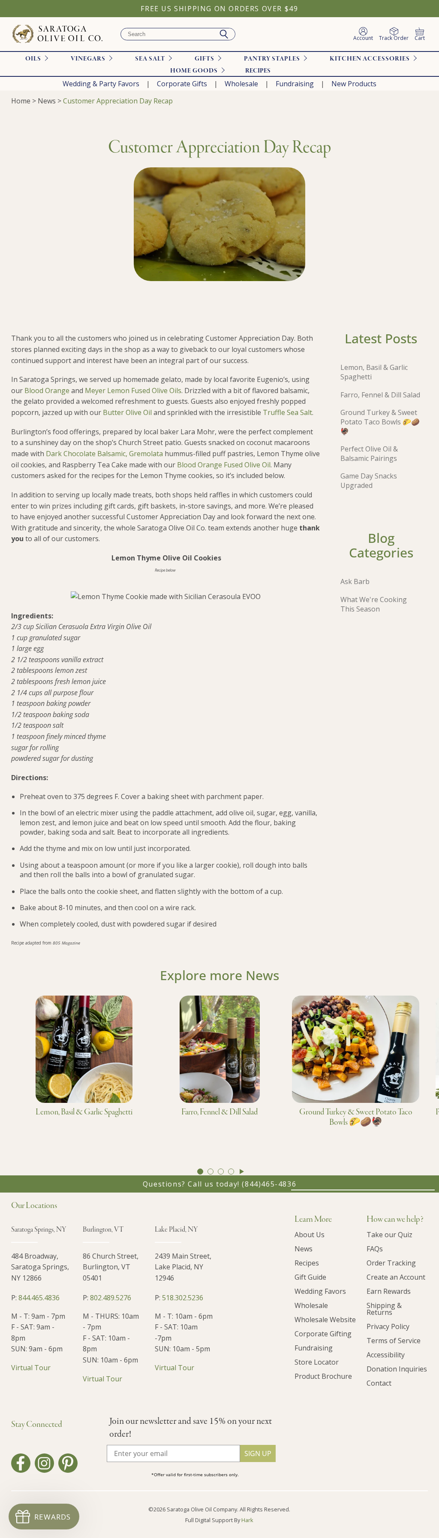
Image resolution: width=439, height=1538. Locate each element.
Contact (379, 1383)
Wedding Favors (320, 1291)
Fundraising (295, 83)
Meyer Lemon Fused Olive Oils (133, 390)
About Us (310, 1234)
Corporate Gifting (323, 1333)
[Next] (242, 1171)
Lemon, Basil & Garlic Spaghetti (374, 372)
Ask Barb (355, 581)
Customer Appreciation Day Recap (118, 101)
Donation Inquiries (397, 1368)
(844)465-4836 (269, 1184)
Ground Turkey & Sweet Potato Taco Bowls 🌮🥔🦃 (380, 422)
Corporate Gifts (182, 83)
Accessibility (386, 1354)
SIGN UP (257, 1453)
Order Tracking (391, 1262)
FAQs (375, 1248)
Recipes (258, 71)
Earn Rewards (389, 1291)
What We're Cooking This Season (373, 604)
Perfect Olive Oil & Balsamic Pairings (369, 453)
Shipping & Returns (384, 1309)
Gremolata (146, 453)
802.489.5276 (110, 1297)
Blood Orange (46, 390)
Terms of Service (394, 1340)
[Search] (224, 34)
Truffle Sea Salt (287, 412)
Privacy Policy (388, 1326)
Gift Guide (310, 1277)
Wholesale (241, 83)
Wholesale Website (325, 1319)
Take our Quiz (389, 1234)
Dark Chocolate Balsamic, (86, 453)
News (47, 101)
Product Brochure (323, 1376)
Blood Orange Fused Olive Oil (224, 464)
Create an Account (396, 1277)
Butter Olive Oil (127, 412)
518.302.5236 (182, 1297)
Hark (247, 1520)
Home (20, 101)
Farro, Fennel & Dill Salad (380, 395)
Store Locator (317, 1362)
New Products (353, 83)
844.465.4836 (39, 1297)
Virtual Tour (31, 1367)
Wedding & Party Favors (101, 83)
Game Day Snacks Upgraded (368, 480)
